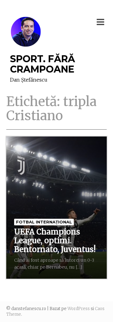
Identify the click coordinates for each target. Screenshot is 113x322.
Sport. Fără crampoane (42, 64)
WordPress (78, 308)
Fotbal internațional (44, 221)
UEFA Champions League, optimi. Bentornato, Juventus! (55, 240)
